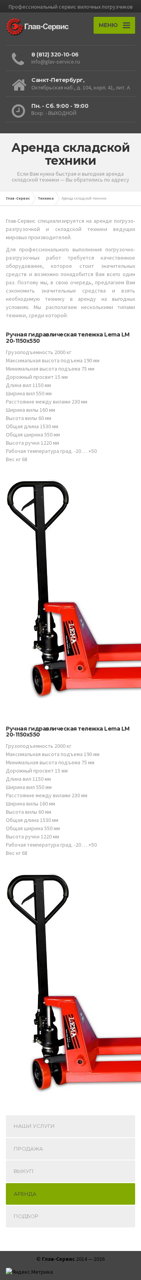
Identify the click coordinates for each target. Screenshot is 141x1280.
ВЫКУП (24, 1171)
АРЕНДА (25, 1194)
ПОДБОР (26, 1216)
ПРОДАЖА (28, 1148)
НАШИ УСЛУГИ (34, 1126)
